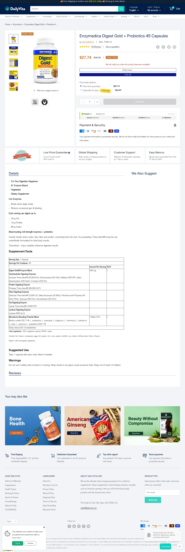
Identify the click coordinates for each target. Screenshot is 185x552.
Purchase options (88, 82)
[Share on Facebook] (158, 47)
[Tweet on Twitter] (169, 47)
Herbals (94, 16)
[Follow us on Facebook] (69, 526)
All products (17, 24)
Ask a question (112, 46)
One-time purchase (91, 86)
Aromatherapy (80, 16)
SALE (146, 16)
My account (153, 10)
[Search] (121, 9)
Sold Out (140, 101)
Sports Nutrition (62, 16)
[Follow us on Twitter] (74, 526)
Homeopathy (47, 16)
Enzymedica (88, 42)
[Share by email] (174, 47)
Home (7, 24)
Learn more (16, 538)
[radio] (81, 86)
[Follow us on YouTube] (88, 526)
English (9, 521)
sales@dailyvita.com (89, 508)
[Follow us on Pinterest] (83, 526)
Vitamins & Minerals (12, 16)
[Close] (44, 527)
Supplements (31, 16)
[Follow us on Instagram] (79, 526)
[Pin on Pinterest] (163, 47)
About (155, 16)
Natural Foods (109, 16)
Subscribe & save (96, 90)
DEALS (136, 16)
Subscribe (153, 500)
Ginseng (124, 16)
